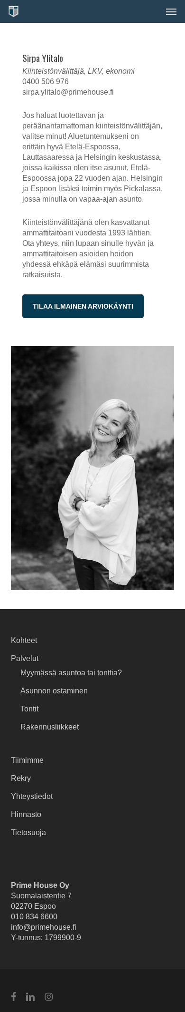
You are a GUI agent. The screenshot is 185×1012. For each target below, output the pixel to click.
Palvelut (24, 658)
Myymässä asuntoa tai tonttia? (71, 673)
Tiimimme (27, 760)
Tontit (29, 709)
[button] (171, 11)
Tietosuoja (28, 832)
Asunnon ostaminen (54, 691)
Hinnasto (26, 814)
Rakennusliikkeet (49, 727)
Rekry (21, 778)
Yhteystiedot (32, 796)
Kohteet (24, 640)
